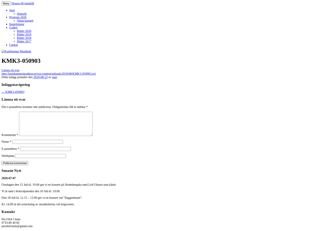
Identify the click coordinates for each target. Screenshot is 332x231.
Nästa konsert (25, 20)
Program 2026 (18, 17)
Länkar (13, 44)
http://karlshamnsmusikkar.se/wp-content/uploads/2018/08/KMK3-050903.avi (49, 73)
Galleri (13, 27)
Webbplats (8, 155)
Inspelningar (16, 24)
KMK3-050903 (13, 92)
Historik (22, 13)
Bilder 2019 (24, 34)
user (54, 77)
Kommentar (10, 135)
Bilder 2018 (24, 38)
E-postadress (10, 148)
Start (12, 10)
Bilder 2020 (24, 31)
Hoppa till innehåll (23, 3)
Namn (6, 141)
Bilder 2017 (24, 41)
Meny (6, 3)
